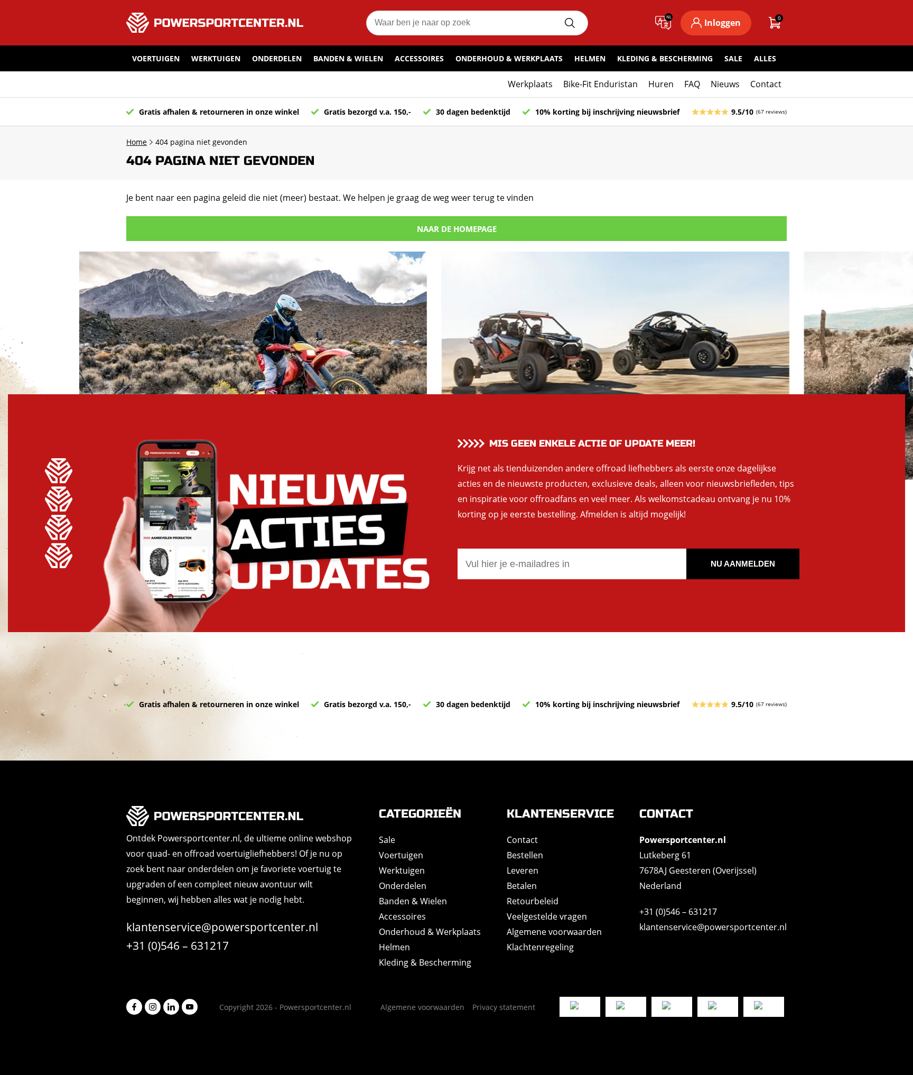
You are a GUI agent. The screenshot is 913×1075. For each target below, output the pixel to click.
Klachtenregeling (540, 947)
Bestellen (525, 855)
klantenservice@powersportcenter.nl (222, 927)
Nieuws (725, 84)
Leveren (522, 870)
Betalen (522, 886)
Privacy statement (503, 1007)
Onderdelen (277, 58)
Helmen (589, 58)
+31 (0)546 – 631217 (177, 945)
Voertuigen (156, 58)
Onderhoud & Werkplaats (509, 58)
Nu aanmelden (743, 563)
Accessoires (419, 58)
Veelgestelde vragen (547, 916)
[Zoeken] (569, 23)
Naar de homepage (457, 229)
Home (136, 142)
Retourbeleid (532, 901)
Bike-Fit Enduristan (600, 84)
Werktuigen (215, 58)
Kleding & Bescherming (665, 58)
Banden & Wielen (348, 58)
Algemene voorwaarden (554, 932)
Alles (765, 58)
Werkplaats (530, 84)
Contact (765, 84)
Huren (661, 84)
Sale (733, 58)
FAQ (692, 84)
